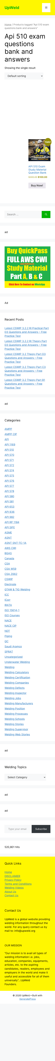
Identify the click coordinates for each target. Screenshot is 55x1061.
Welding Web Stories (17, 734)
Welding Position (15, 708)
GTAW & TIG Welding (17, 589)
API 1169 (10, 444)
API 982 (9, 517)
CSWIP (9, 579)
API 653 (9, 506)
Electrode (10, 584)
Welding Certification (17, 677)
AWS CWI (10, 548)
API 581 (9, 501)
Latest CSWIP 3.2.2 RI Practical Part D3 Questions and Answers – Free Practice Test (27, 332)
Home (8, 24)
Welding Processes (16, 713)
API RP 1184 (12, 522)
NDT (7, 630)
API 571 (9, 460)
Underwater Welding (17, 662)
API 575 (9, 475)
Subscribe (41, 828)
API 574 (9, 470)
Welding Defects (15, 687)
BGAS (8, 553)
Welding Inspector (15, 693)
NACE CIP (10, 625)
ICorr (7, 599)
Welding (9, 667)
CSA (7, 563)
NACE (8, 620)
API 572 (9, 465)
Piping (8, 636)
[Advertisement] (27, 110)
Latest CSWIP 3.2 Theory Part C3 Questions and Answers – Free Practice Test (25, 370)
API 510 (9, 449)
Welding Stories (14, 724)
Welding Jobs (13, 698)
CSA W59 (10, 568)
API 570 (9, 454)
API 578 (9, 491)
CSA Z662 (11, 574)
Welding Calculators (17, 672)
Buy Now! (37, 185)
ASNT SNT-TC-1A (15, 542)
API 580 (9, 496)
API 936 (10, 511)
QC (6, 641)
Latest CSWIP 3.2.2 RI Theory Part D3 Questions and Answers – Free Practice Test (26, 345)
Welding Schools (15, 718)
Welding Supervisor (16, 729)
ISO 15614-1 (12, 610)
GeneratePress (27, 998)
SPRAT (9, 651)
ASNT (8, 537)
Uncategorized (14, 656)
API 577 (9, 485)
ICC (7, 594)
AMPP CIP (11, 434)
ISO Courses (12, 615)
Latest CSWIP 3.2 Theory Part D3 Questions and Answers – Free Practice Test (25, 358)
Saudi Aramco (13, 646)
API (7, 439)
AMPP (8, 429)
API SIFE (10, 527)
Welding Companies (17, 682)
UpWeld (12, 7)
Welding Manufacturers (19, 703)
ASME (8, 532)
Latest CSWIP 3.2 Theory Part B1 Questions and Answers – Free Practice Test (25, 383)
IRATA (8, 605)
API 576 (9, 480)
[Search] (46, 214)
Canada (9, 558)
